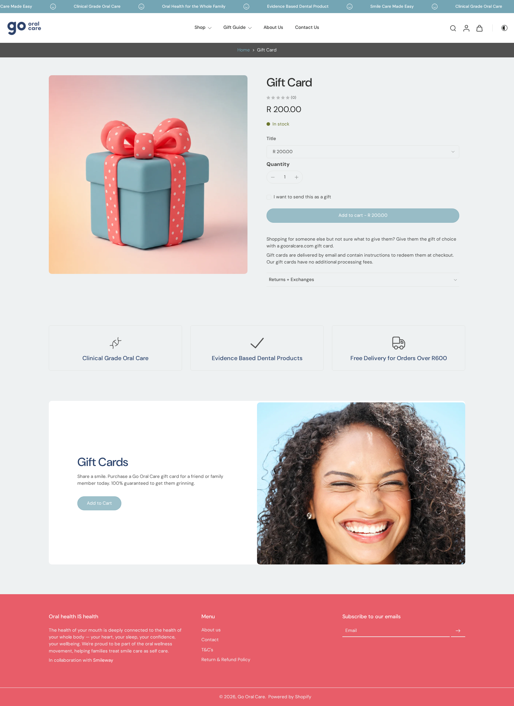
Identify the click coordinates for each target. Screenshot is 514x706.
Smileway (103, 660)
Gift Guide (234, 27)
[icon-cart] (479, 28)
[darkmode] (500, 28)
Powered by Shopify (289, 697)
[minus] (273, 177)
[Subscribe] (458, 631)
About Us (273, 27)
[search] (453, 28)
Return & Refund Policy (225, 660)
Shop (200, 27)
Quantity (278, 164)
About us (211, 630)
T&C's (207, 650)
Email (351, 631)
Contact (210, 640)
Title (271, 139)
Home (243, 50)
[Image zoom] (148, 174)
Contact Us (307, 27)
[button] (363, 215)
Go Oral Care (251, 697)
